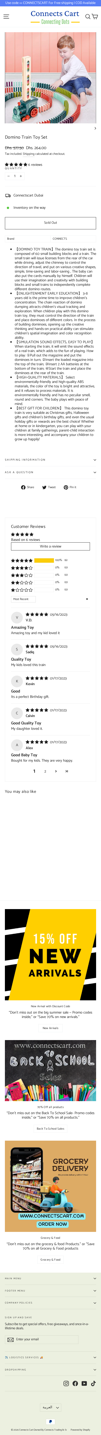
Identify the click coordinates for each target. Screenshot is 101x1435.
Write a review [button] (50, 546)
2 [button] (45, 771)
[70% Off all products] (50, 1070)
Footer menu (15, 1291)
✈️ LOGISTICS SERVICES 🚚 (24, 1357)
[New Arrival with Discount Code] (50, 954)
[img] (37, 615)
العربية (47, 1407)
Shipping (29, 154)
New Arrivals (51, 1028)
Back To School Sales (50, 1128)
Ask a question (19, 472)
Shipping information (25, 460)
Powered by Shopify (80, 1430)
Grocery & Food (50, 1259)
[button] (16, 165)
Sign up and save (18, 1317)
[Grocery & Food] (50, 1186)
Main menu (13, 1278)
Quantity (13, 168)
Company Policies (19, 1303)
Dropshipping (15, 1370)
